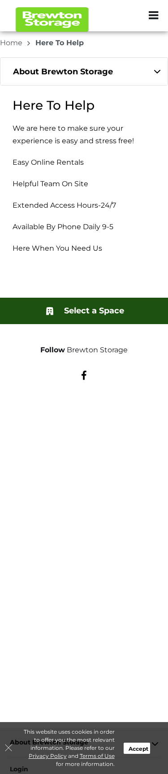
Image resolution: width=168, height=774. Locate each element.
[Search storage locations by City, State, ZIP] (134, 16)
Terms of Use (97, 756)
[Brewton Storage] (52, 20)
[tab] (84, 71)
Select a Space (93, 311)
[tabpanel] (84, 71)
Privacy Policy (48, 756)
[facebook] (84, 375)
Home (12, 42)
